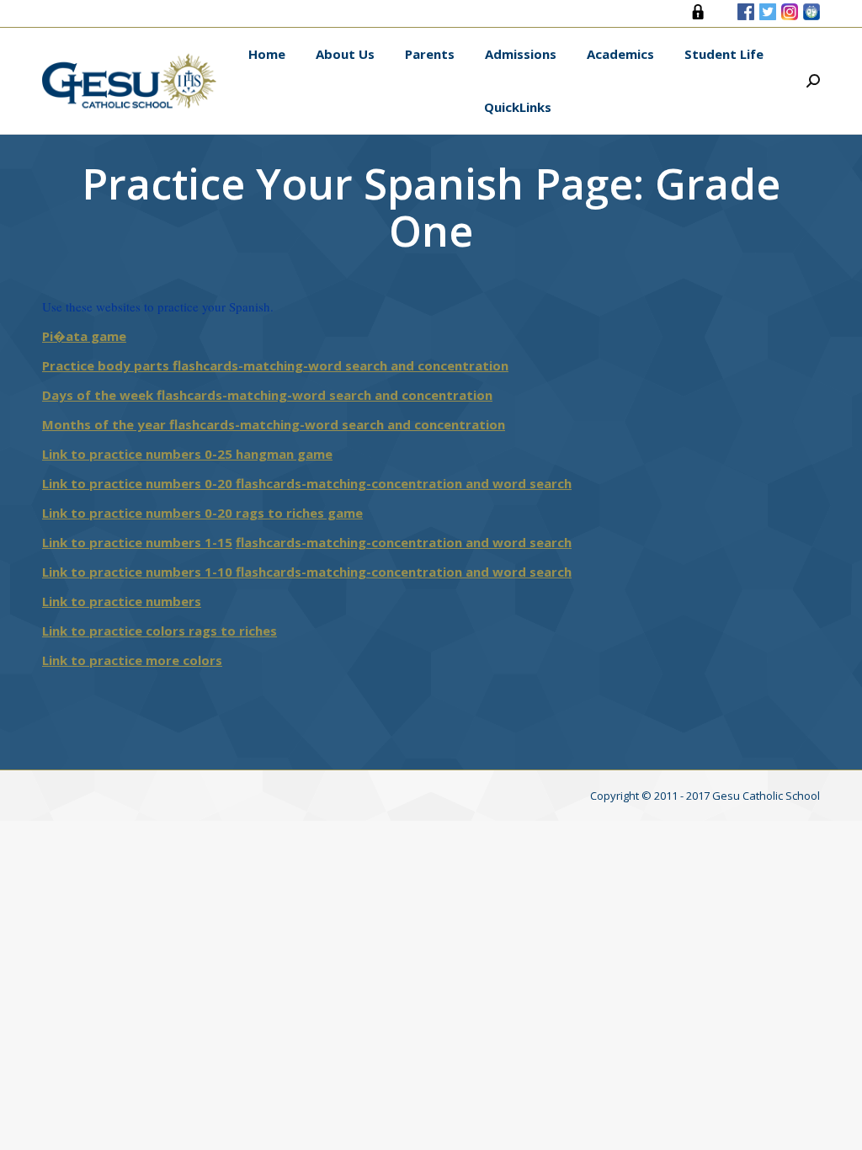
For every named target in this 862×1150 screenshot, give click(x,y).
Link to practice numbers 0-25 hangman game (187, 453)
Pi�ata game (84, 335)
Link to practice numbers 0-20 (139, 483)
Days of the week (99, 394)
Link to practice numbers (121, 601)
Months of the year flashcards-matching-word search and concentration (273, 424)
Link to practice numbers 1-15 (137, 542)
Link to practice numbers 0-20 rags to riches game (202, 512)
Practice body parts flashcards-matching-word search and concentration (275, 365)
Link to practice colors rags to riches (159, 630)
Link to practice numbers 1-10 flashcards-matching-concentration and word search (307, 571)
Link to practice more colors (132, 660)
